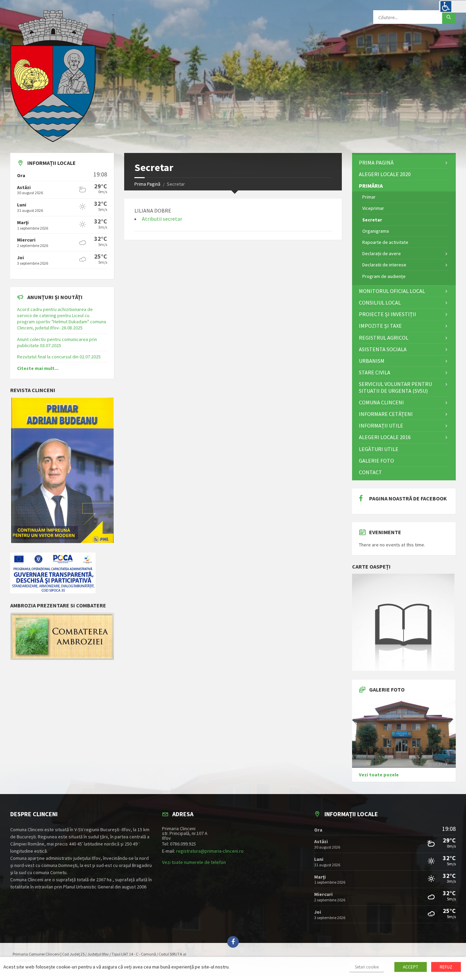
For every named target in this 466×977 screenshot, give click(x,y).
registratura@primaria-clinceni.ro (210, 851)
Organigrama (375, 231)
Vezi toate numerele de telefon (194, 862)
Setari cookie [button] (367, 967)
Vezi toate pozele (379, 775)
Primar (369, 197)
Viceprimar (373, 208)
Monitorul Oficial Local (392, 291)
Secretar (372, 220)
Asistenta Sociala (383, 349)
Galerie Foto (376, 460)
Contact (370, 472)
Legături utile (378, 449)
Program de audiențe (384, 276)
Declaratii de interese (384, 265)
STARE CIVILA (374, 372)
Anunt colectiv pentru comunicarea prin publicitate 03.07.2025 (57, 342)
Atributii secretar (162, 218)
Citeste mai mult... (38, 368)
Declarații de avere (381, 253)
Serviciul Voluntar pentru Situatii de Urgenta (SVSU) (395, 387)
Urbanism (371, 360)
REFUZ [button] (446, 967)
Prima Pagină (147, 184)
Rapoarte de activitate (385, 242)
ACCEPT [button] (410, 967)
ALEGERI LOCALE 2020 (385, 174)
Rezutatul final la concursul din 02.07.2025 (59, 357)
